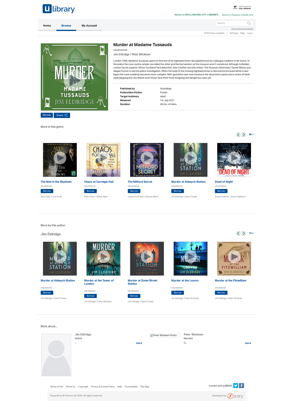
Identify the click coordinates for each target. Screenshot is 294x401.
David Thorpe (191, 196)
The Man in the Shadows (56, 182)
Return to (196, 15)
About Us (70, 386)
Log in (250, 33)
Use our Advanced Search (242, 29)
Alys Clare (45, 196)
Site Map (144, 386)
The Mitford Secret (140, 182)
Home (49, 26)
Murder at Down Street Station (142, 282)
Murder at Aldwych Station (188, 182)
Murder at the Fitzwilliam (230, 281)
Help (242, 33)
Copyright (83, 386)
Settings (234, 33)
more (139, 343)
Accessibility (131, 386)
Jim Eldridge (121, 55)
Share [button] (59, 115)
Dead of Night (224, 182)
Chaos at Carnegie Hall (98, 182)
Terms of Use (56, 386)
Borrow (47, 115)
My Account (89, 26)
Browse (66, 26)
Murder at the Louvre (185, 281)
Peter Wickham (141, 55)
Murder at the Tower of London (99, 282)
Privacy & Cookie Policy (103, 386)
